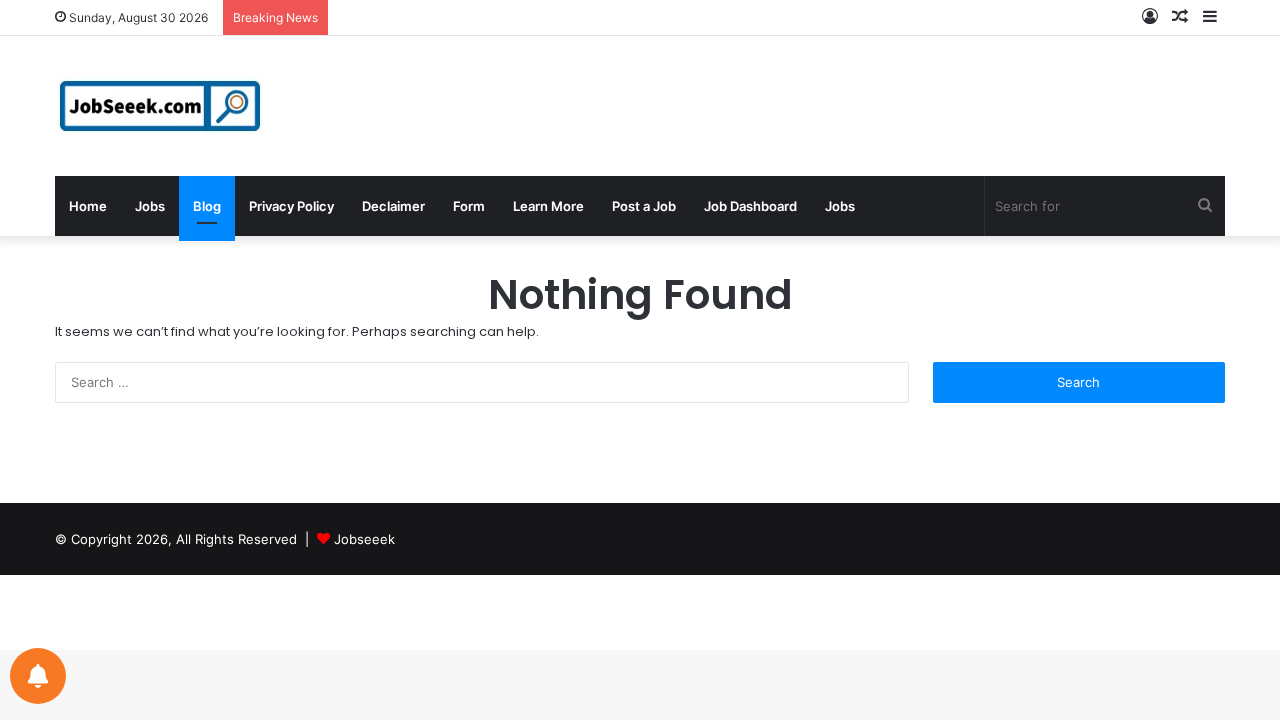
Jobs (150, 206)
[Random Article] (1180, 17)
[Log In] (1150, 17)
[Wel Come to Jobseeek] (162, 106)
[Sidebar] (1210, 17)
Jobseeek (364, 539)
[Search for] (1205, 206)
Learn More (548, 206)
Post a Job (644, 206)
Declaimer (393, 206)
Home (88, 206)
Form (469, 206)
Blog (207, 206)
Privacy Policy (291, 206)
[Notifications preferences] (38, 676)
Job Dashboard (750, 206)
